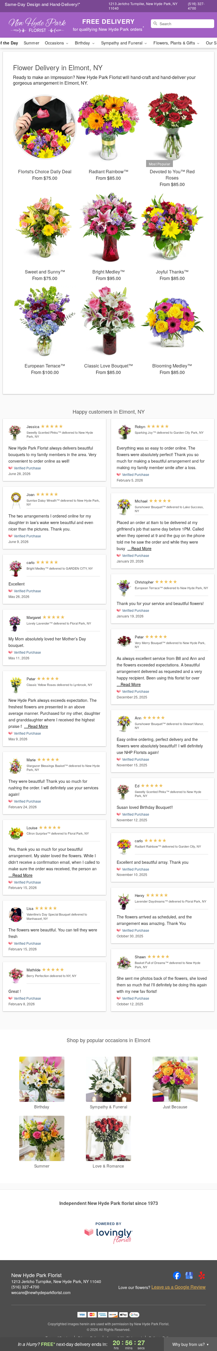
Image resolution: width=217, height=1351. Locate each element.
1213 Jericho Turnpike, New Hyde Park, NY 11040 (56, 1281)
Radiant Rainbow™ (148, 846)
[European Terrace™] (124, 588)
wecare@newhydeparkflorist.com (41, 1292)
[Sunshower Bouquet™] (124, 507)
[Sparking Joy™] (124, 432)
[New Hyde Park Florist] (37, 25)
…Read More (36, 726)
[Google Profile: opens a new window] (189, 1275)
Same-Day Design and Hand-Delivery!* (43, 4)
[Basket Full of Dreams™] (124, 963)
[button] (202, 1327)
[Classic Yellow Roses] (16, 685)
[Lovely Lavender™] (16, 623)
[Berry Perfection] (16, 976)
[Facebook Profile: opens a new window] (177, 1275)
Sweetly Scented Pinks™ (44, 432)
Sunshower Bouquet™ (150, 507)
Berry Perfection (38, 975)
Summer (31, 43)
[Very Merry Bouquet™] (124, 641)
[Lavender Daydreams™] (124, 901)
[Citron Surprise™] (16, 834)
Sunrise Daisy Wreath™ (43, 500)
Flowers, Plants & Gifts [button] (174, 43)
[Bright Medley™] (16, 568)
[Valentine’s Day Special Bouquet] (16, 914)
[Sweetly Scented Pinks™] (16, 432)
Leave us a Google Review (178, 1287)
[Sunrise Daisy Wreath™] (16, 500)
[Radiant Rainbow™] (124, 847)
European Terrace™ (149, 587)
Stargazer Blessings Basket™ (47, 765)
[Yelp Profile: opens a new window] (202, 1275)
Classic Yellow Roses (41, 684)
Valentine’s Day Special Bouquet (48, 914)
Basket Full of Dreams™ (151, 962)
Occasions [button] (55, 43)
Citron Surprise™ (38, 833)
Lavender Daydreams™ (151, 901)
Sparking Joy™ (145, 432)
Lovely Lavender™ (40, 623)
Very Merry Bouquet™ (150, 642)
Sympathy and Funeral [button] (122, 43)
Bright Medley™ (37, 568)
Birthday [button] (83, 43)
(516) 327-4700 (25, 1287)
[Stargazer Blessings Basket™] (16, 766)
